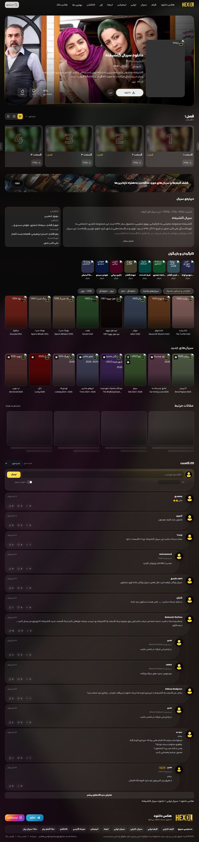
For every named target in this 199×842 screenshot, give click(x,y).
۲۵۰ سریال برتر (30, 829)
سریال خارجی (136, 829)
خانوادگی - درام (128, 291)
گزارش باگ (9, 836)
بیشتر (73, 77)
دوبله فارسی (79, 829)
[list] (99, 270)
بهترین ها (77, 5)
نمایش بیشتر (128, 241)
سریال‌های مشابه (151, 291)
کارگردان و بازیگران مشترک (178, 291)
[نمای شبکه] (14, 116)
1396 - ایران (86, 291)
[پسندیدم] (22, 91)
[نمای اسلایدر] (20, 116)
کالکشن (91, 4)
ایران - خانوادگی (106, 291)
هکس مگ (62, 4)
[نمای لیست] (8, 116)
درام (125, 66)
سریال (144, 4)
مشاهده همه (13, 406)
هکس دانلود (168, 4)
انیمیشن (121, 4)
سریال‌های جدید (182, 348)
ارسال (13, 474)
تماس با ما (22, 836)
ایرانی (133, 4)
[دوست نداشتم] (34, 91)
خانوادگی (136, 66)
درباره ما (33, 836)
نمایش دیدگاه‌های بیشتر (99, 795)
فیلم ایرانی (152, 829)
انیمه (110, 4)
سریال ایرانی (172, 801)
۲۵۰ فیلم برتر (48, 829)
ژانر (101, 5)
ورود (17, 183)
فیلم (154, 4)
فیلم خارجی (168, 829)
